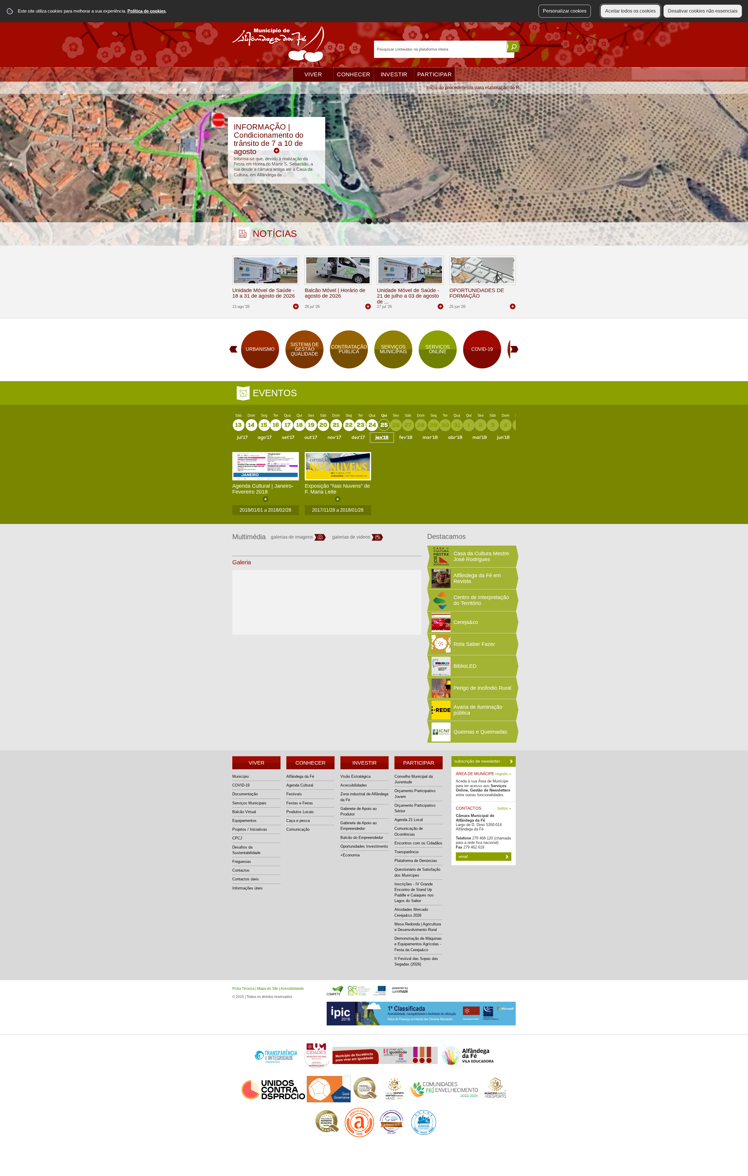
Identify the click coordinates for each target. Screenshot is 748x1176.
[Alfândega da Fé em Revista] (440, 578)
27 (407, 425)
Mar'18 (430, 437)
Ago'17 (265, 437)
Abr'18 (455, 437)
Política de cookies (146, 10)
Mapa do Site (267, 989)
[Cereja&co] (440, 622)
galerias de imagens (292, 536)
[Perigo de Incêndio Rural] (440, 688)
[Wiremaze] (400, 989)
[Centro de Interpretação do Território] (440, 600)
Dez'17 (358, 437)
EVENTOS (275, 393)
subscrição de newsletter (477, 761)
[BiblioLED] (440, 666)
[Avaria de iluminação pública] (440, 710)
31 (457, 425)
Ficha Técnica (243, 989)
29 (433, 425)
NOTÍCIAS (275, 233)
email (464, 856)
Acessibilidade (292, 989)
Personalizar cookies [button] (564, 10)
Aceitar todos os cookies (630, 10)
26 (396, 425)
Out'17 (310, 437)
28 (421, 425)
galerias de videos (351, 536)
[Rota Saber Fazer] (440, 644)
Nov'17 (334, 437)
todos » (504, 808)
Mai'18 (479, 437)
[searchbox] (444, 49)
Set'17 (288, 437)
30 (445, 425)
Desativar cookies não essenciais (702, 10)
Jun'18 (503, 437)
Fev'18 (405, 437)
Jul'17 (242, 437)
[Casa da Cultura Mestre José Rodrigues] (440, 556)
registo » (503, 774)
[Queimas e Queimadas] (440, 732)
